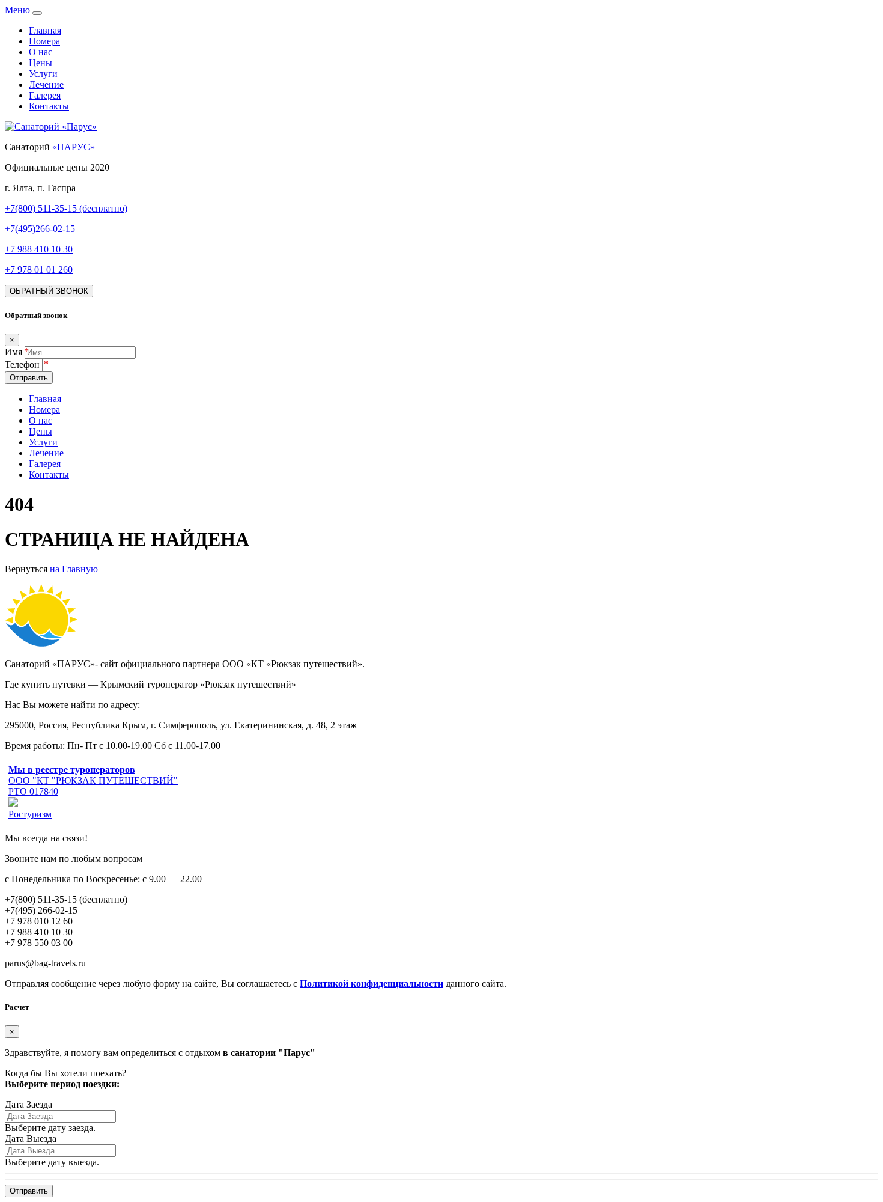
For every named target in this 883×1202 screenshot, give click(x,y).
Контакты (49, 106)
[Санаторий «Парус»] (51, 126)
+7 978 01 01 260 (39, 269)
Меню (17, 10)
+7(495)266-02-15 (40, 229)
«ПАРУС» (73, 147)
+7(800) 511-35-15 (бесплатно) (66, 208)
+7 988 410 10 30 (39, 249)
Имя (13, 352)
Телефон (23, 364)
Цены (40, 63)
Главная (45, 30)
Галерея (45, 95)
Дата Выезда (30, 1138)
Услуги (43, 74)
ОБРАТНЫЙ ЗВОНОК (49, 291)
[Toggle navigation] (37, 13)
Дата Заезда (28, 1104)
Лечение (46, 84)
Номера (44, 41)
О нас (40, 52)
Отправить (29, 377)
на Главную (74, 569)
